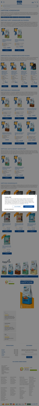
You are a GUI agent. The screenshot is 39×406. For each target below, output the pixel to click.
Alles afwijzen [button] (17, 206)
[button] (9, 209)
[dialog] (19, 203)
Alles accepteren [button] (28, 206)
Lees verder (26, 203)
